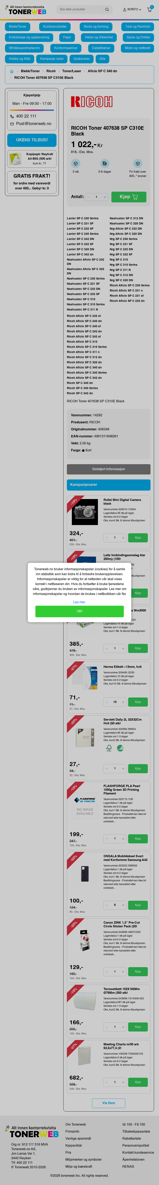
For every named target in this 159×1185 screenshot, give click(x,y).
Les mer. (79, 602)
